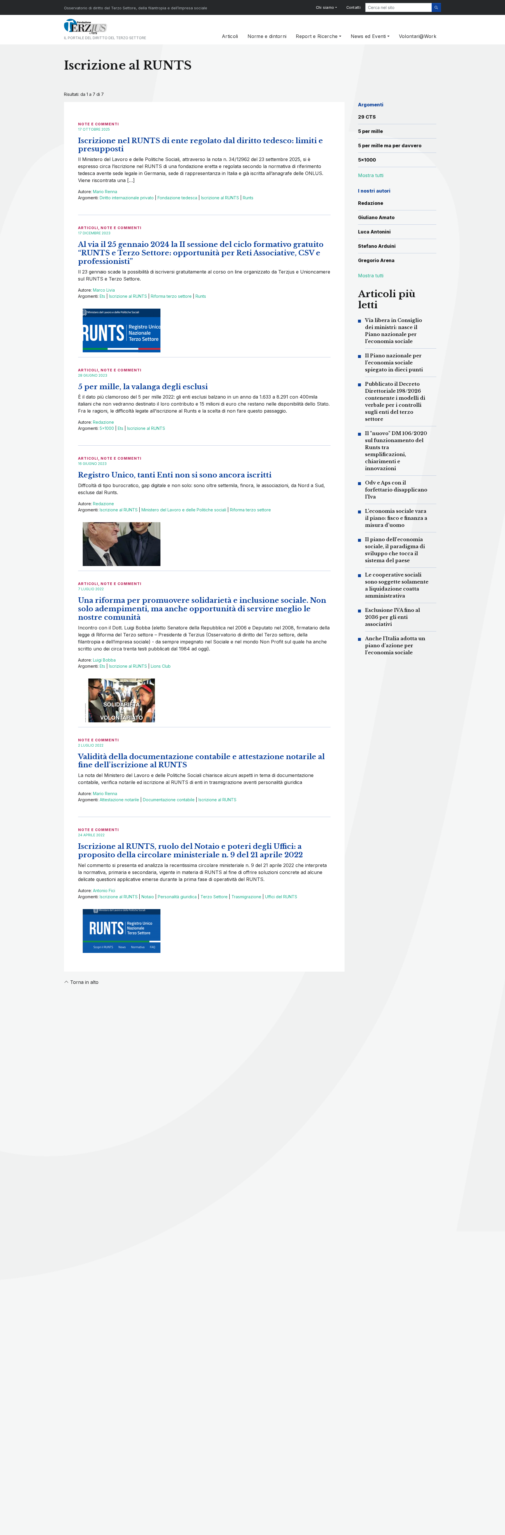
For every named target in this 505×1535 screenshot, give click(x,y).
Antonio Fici (104, 890)
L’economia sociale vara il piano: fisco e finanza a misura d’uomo (396, 518)
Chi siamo (325, 7)
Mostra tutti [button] (370, 175)
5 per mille (370, 131)
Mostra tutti (370, 275)
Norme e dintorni (267, 36)
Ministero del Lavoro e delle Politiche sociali (183, 509)
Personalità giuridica (177, 896)
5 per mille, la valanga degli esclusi (143, 387)
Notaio (147, 896)
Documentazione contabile (169, 799)
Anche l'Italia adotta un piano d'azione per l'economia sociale (395, 645)
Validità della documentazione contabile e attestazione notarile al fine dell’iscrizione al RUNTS (201, 760)
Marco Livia (104, 290)
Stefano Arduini (377, 246)
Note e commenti (98, 124)
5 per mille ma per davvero (389, 145)
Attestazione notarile (119, 799)
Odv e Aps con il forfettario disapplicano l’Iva (396, 490)
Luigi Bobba (104, 659)
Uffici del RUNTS (281, 896)
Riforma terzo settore (171, 296)
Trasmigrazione (246, 896)
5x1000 (107, 428)
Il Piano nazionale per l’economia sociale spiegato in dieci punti (394, 363)
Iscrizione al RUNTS (220, 197)
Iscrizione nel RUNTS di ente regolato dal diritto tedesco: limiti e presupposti (200, 144)
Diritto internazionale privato (127, 197)
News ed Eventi (368, 36)
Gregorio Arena (376, 260)
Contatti (353, 7)
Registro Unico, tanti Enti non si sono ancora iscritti (174, 475)
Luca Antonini (374, 232)
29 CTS (367, 117)
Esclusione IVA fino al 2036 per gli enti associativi (392, 617)
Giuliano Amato (376, 217)
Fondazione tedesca (177, 197)
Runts (248, 197)
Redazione (103, 422)
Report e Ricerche (317, 36)
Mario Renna (105, 191)
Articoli (230, 36)
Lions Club (161, 666)
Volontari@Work (417, 36)
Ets (102, 296)
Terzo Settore (214, 896)
